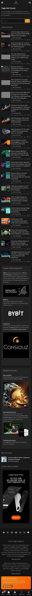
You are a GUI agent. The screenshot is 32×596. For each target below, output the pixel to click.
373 (29, 204)
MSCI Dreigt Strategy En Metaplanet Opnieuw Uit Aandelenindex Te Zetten (19, 199)
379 (29, 115)
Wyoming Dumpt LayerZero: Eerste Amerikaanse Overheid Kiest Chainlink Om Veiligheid (21, 164)
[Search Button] (30, 2)
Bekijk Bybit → (8, 586)
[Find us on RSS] (7, 532)
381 (29, 216)
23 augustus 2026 (17, 137)
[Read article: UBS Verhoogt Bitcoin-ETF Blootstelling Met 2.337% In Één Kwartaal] (5, 188)
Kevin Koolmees (17, 37)
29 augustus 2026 (17, 50)
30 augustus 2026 (17, 39)
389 (29, 261)
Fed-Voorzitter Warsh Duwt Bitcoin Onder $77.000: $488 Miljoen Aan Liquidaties (20, 33)
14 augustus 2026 (17, 249)
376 (29, 170)
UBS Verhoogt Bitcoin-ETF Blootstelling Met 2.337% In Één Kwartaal (20, 188)
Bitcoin (9, 442)
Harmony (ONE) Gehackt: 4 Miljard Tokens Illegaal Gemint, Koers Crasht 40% (20, 243)
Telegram (22, 556)
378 (29, 159)
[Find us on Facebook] (24, 532)
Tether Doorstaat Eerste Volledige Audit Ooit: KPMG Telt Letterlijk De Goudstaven (20, 232)
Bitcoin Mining (18, 379)
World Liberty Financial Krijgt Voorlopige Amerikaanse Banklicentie (20, 210)
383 (29, 249)
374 (29, 182)
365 (29, 50)
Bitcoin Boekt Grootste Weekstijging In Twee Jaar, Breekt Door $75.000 (19, 142)
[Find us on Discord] (28, 532)
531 (29, 226)
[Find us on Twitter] (11, 532)
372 (29, 63)
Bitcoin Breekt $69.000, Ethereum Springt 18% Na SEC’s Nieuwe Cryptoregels (20, 153)
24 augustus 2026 (17, 115)
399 (29, 126)
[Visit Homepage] (16, 2)
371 (29, 102)
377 (29, 237)
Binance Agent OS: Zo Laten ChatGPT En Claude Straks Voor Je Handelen (20, 131)
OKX (4, 273)
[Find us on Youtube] (3, 532)
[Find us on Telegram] (16, 532)
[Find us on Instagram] (20, 532)
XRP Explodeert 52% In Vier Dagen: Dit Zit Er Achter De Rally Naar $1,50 (20, 120)
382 (29, 148)
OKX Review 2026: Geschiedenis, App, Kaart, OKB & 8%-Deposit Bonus (19, 221)
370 (29, 76)
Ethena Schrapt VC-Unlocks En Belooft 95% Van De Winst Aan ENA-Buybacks (20, 45)
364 (29, 39)
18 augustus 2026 (17, 182)
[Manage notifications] (4, 591)
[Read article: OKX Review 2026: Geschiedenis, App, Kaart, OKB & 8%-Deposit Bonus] (5, 221)
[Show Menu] (2, 2)
